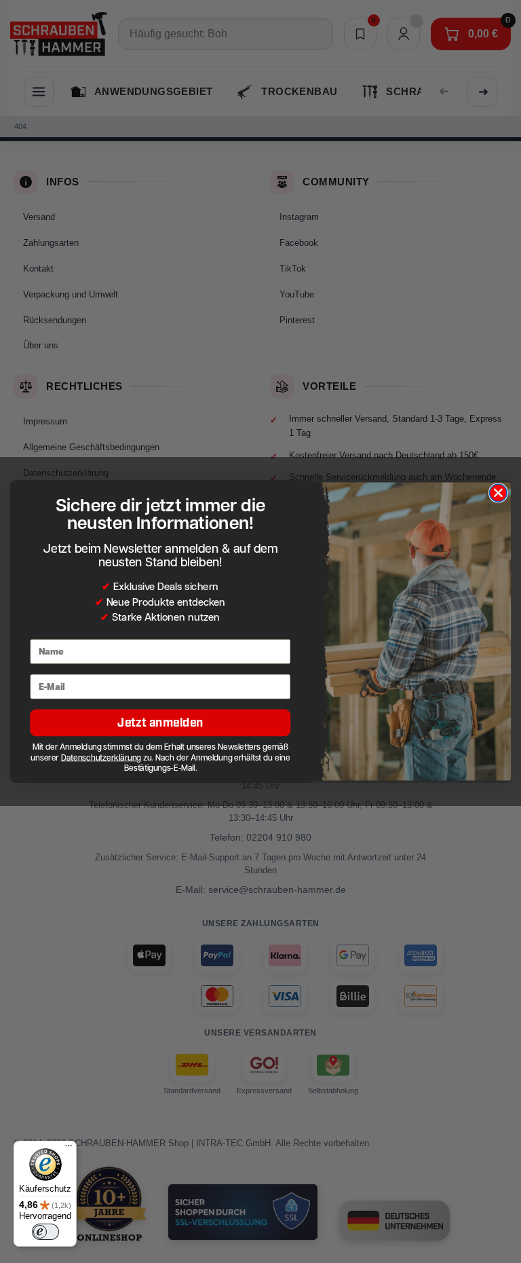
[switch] (45, 1232)
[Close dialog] (498, 493)
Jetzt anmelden (160, 723)
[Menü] (68, 1149)
